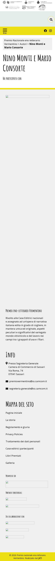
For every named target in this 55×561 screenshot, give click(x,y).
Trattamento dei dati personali (23, 441)
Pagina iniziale (14, 412)
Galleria (10, 462)
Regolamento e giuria (18, 427)
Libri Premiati (13, 455)
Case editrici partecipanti (20, 448)
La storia (10, 420)
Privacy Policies (14, 434)
